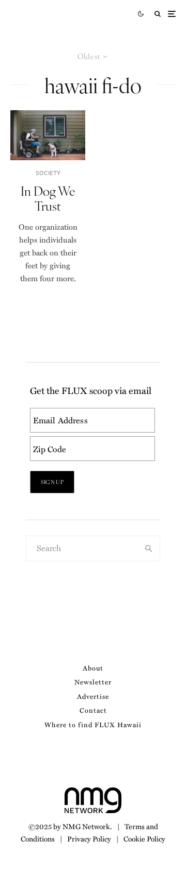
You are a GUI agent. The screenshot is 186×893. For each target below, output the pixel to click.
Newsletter (93, 681)
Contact (93, 710)
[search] (149, 548)
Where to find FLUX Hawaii (93, 724)
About (93, 668)
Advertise (93, 696)
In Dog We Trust (48, 198)
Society (48, 173)
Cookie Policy (144, 838)
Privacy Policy (89, 838)
